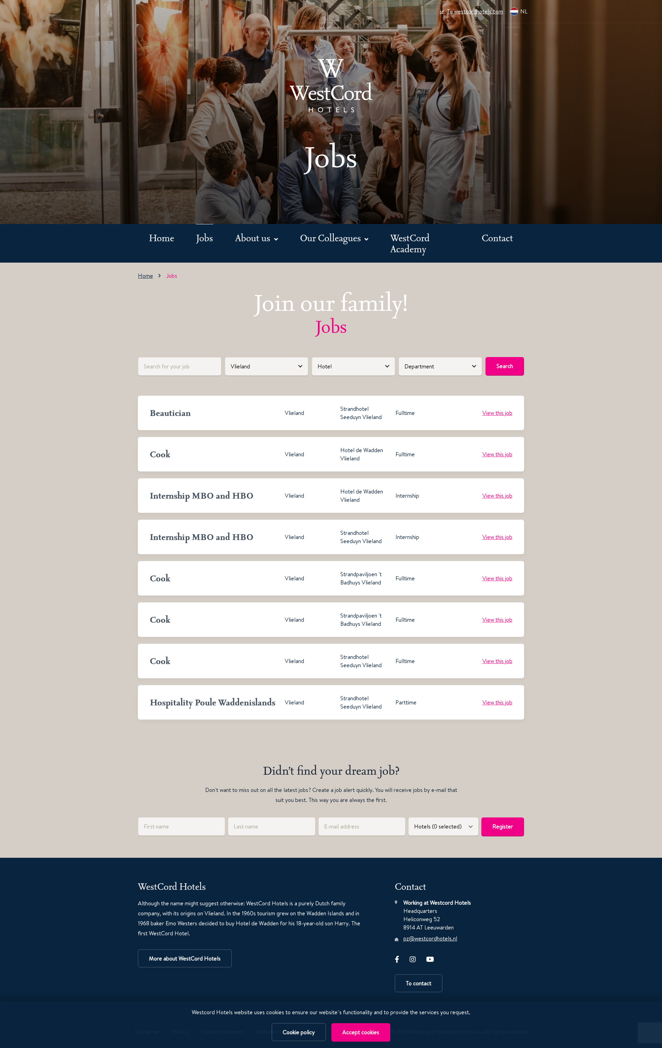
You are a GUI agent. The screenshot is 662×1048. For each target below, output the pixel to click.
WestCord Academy (410, 243)
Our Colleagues (331, 237)
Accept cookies (360, 1032)
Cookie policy (299, 1032)
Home (161, 237)
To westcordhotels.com (475, 11)
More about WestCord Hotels (185, 958)
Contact (497, 237)
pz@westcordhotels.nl (430, 938)
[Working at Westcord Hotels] (331, 82)
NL (524, 11)
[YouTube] (430, 958)
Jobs (204, 237)
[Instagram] (413, 958)
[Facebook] (397, 958)
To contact (418, 983)
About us (253, 237)
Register (502, 826)
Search (504, 366)
